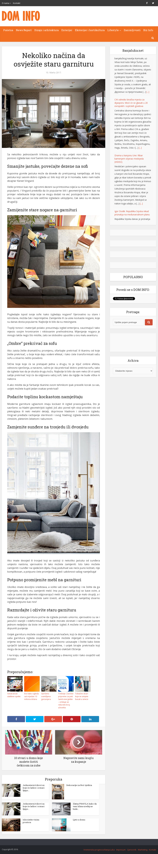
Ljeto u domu (79, 819)
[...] (140, 108)
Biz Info (148, 30)
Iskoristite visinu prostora (31, 821)
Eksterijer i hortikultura (90, 30)
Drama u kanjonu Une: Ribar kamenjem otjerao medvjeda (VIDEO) (129, 120)
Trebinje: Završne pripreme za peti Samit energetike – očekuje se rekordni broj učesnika (65, 700)
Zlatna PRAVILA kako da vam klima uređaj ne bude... (85, 806)
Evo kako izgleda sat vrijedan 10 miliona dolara (31, 696)
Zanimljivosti (132, 30)
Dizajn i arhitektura (46, 30)
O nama (5, 3)
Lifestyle (113, 30)
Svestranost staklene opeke (14, 695)
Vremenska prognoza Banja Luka (99, 849)
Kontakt (16, 3)
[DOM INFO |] (21, 16)
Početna (8, 30)
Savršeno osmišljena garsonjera (46, 696)
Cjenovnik (131, 849)
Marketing (142, 849)
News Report (24, 30)
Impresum (121, 849)
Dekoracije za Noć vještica (79, 785)
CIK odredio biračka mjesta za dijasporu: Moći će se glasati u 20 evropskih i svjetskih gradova (131, 64)
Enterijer (66, 30)
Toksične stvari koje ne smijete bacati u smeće (81, 696)
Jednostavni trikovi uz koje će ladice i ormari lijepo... (34, 788)
